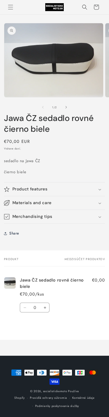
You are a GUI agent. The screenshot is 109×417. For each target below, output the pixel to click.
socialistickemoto (55, 391)
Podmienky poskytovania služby (57, 406)
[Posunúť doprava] (66, 107)
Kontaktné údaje (83, 398)
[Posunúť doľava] (43, 107)
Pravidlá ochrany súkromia (48, 398)
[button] (10, 7)
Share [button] (14, 233)
